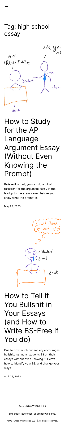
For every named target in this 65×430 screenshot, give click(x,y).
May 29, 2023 (12, 206)
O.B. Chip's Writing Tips (32, 405)
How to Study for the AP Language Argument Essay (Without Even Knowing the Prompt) (32, 147)
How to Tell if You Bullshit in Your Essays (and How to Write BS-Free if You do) (31, 317)
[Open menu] (6, 7)
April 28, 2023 (12, 376)
